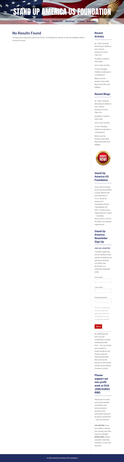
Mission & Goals (42, 21)
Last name (99, 287)
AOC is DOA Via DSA (102, 65)
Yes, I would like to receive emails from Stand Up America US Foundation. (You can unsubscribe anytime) (102, 313)
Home (30, 21)
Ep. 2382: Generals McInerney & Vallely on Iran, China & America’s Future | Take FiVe (103, 49)
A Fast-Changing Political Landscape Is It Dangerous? (103, 72)
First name (99, 277)
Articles (81, 21)
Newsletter (70, 21)
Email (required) (101, 297)
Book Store (92, 21)
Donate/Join (57, 21)
